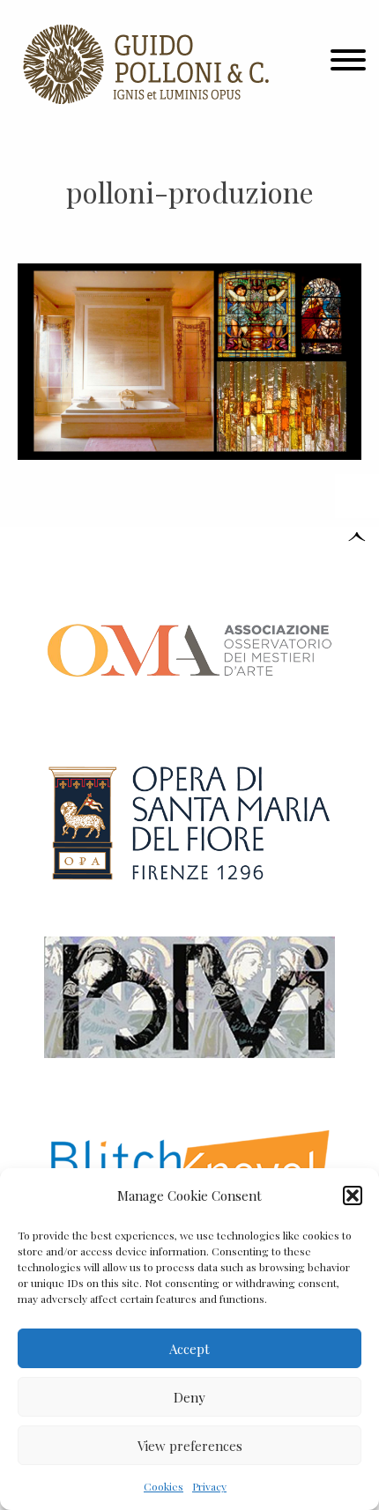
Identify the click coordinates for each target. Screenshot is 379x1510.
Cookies (163, 1486)
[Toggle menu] (348, 64)
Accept (189, 1349)
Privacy (209, 1486)
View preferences (189, 1445)
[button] (352, 1195)
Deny (189, 1397)
